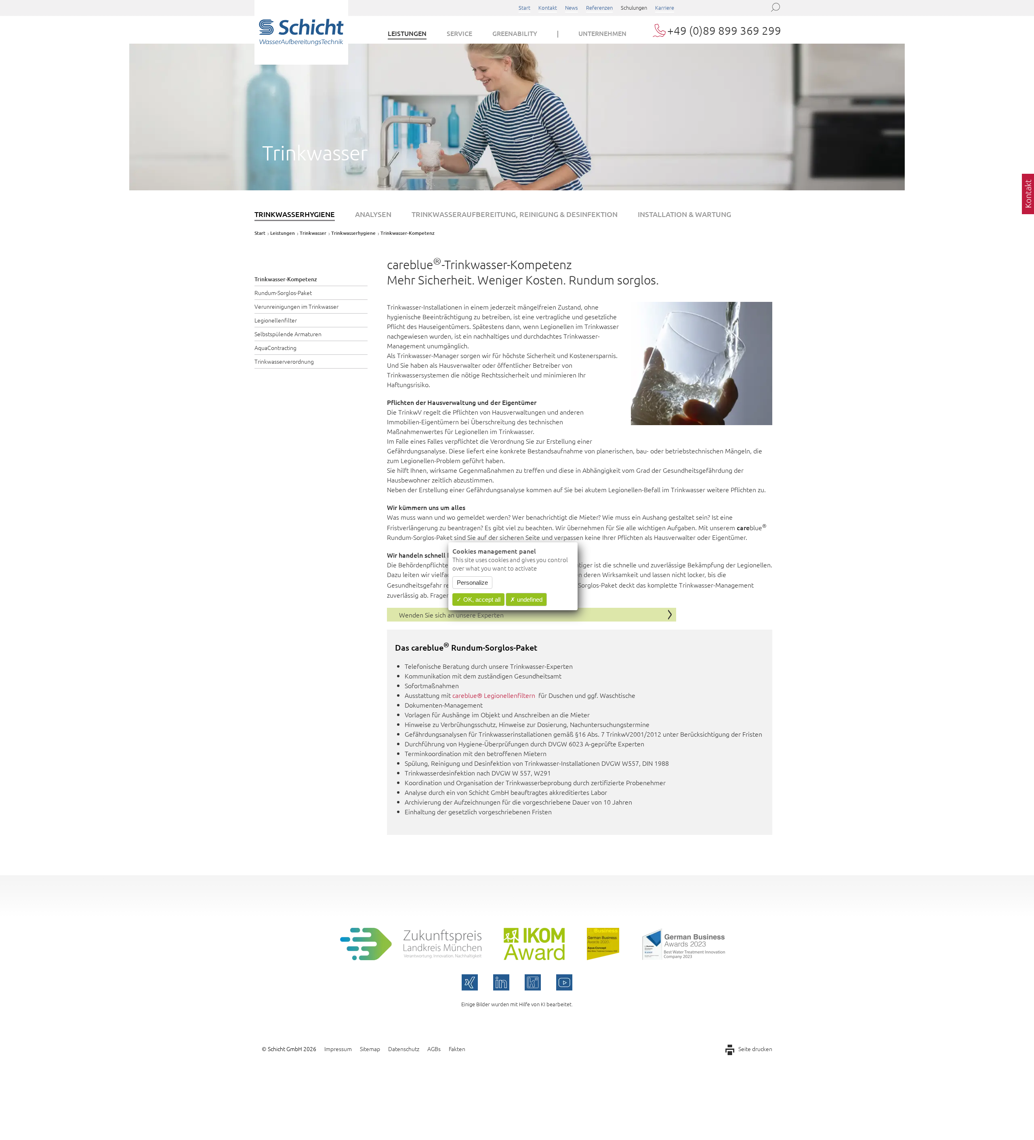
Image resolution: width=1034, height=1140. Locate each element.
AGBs (434, 1049)
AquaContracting (275, 347)
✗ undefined (526, 599)
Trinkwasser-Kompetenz (285, 279)
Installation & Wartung (684, 214)
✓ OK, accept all (478, 599)
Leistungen (407, 33)
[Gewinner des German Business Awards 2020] (603, 957)
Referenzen (599, 7)
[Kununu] (533, 982)
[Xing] (470, 982)
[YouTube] (564, 982)
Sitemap (370, 1049)
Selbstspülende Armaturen (288, 334)
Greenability (514, 33)
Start (524, 7)
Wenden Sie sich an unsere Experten (451, 614)
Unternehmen (602, 33)
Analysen (373, 214)
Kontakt (547, 7)
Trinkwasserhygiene (294, 214)
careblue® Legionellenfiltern (493, 695)
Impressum (338, 1049)
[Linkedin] (501, 982)
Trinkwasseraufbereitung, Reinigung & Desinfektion (515, 214)
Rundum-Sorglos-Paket (283, 293)
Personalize (472, 582)
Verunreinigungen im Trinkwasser (296, 306)
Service (459, 33)
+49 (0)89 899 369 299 (724, 30)
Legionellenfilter (275, 320)
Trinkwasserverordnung (284, 361)
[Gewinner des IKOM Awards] (534, 957)
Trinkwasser (313, 233)
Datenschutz (403, 1049)
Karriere (664, 7)
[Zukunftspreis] (410, 957)
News (571, 7)
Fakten (457, 1049)
